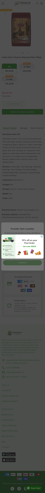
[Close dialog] (42, 236)
